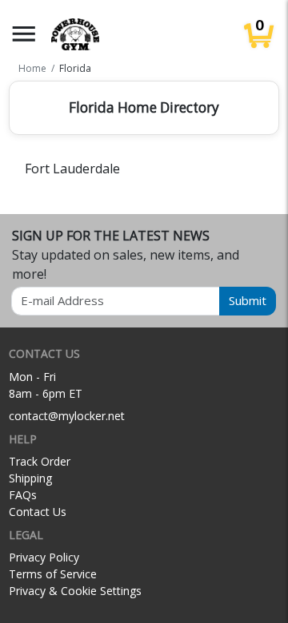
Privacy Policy (44, 557)
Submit (247, 300)
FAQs (23, 494)
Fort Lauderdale (72, 168)
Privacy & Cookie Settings (75, 590)
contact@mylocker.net (67, 415)
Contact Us (37, 511)
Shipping (30, 478)
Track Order (39, 461)
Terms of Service (53, 573)
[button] (24, 34)
